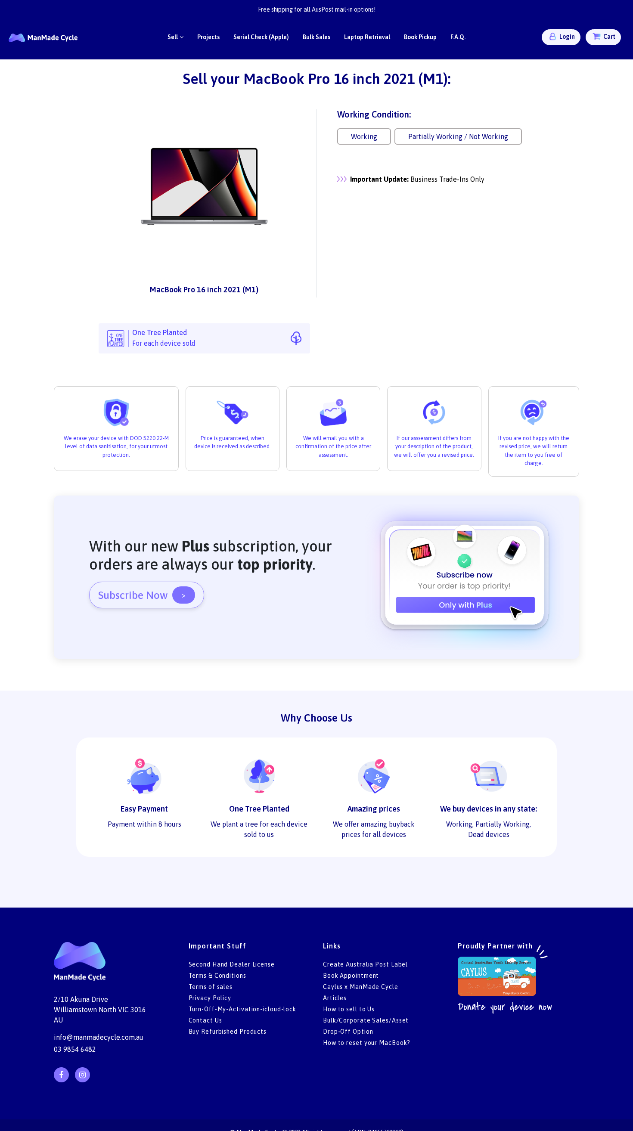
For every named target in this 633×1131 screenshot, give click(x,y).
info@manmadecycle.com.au (98, 1037)
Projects (208, 37)
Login (566, 36)
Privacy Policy (210, 998)
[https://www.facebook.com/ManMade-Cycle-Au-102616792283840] (61, 1074)
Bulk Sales (316, 37)
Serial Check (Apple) (261, 37)
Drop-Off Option (348, 1031)
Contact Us (205, 1020)
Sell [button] (173, 37)
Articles (335, 998)
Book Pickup (420, 37)
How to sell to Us (349, 1009)
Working (364, 136)
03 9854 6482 (75, 1049)
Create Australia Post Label (365, 964)
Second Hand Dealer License (232, 964)
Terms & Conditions (217, 975)
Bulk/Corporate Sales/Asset (366, 1020)
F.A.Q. (457, 37)
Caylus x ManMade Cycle (360, 986)
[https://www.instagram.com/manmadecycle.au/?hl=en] (82, 1074)
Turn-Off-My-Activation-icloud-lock (243, 1009)
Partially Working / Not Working (458, 136)
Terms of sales (211, 986)
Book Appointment (351, 975)
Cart (608, 36)
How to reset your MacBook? (366, 1042)
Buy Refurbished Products (228, 1031)
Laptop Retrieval (367, 37)
